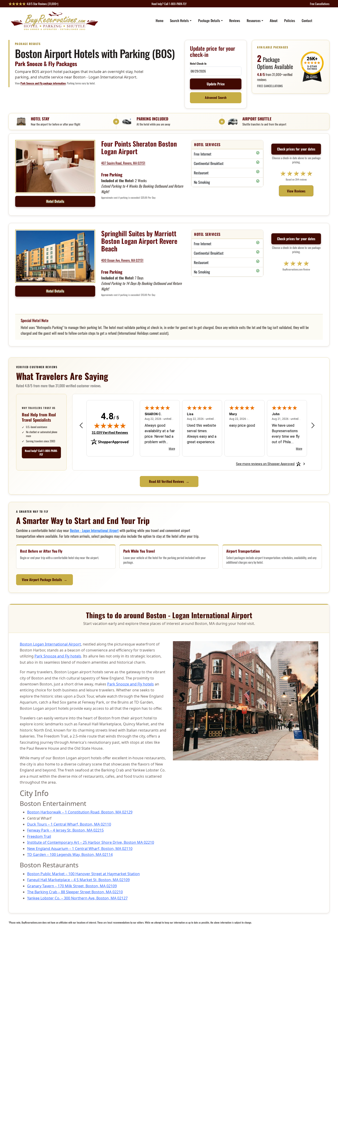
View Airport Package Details (44, 579)
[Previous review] (81, 425)
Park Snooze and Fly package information (43, 83)
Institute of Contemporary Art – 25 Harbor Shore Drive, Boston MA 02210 (90, 842)
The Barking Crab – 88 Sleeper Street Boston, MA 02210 (75, 891)
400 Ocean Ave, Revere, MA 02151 (122, 260)
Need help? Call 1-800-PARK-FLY (41, 452)
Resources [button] (254, 20)
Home (159, 20)
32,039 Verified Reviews (110, 432)
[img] (110, 426)
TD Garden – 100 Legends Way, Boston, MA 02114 (70, 854)
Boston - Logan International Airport (94, 530)
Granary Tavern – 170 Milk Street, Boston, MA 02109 (72, 885)
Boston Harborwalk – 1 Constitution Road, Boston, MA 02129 (79, 812)
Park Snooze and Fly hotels (57, 656)
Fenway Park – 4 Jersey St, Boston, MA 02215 (65, 830)
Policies (289, 20)
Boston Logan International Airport (50, 644)
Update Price (216, 83)
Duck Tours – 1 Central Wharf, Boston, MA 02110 (69, 824)
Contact (307, 20)
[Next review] (313, 425)
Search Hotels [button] (179, 20)
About (274, 20)
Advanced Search (215, 97)
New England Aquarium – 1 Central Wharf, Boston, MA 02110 (79, 848)
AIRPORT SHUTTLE (257, 119)
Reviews (234, 20)
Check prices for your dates (296, 148)
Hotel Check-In (198, 63)
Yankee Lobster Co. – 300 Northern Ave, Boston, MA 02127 (77, 898)
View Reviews (296, 190)
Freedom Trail (39, 836)
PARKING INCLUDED (152, 119)
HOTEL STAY (40, 119)
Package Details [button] (209, 20)
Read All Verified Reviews (169, 481)
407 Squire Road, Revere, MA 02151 (123, 162)
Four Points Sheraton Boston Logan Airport (139, 147)
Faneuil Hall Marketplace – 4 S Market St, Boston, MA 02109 (78, 879)
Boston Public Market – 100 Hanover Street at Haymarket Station (83, 873)
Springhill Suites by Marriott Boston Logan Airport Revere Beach (139, 240)
